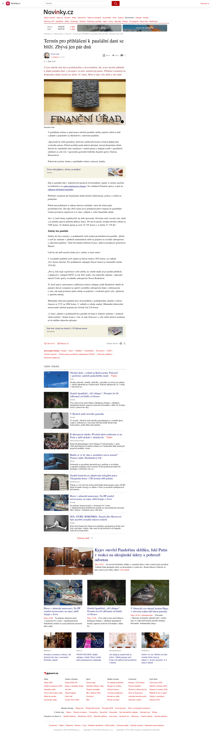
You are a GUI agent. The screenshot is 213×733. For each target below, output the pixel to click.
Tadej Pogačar (70, 693)
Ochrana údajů (122, 725)
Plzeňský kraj (75, 482)
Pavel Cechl (55, 54)
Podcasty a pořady (94, 21)
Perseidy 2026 (107, 708)
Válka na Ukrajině (94, 18)
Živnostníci (100, 351)
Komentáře (107, 18)
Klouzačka (113, 712)
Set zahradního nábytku (128, 712)
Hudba (72, 523)
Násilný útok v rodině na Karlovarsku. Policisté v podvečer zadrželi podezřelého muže (94, 374)
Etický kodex (110, 725)
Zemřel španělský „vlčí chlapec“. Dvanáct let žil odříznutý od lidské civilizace (94, 395)
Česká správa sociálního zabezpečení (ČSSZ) (77, 354)
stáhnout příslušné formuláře (60, 189)
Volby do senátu (50, 696)
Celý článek (124, 569)
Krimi (115, 18)
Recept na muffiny (114, 686)
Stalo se (60, 18)
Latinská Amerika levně (137, 696)
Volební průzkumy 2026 (53, 686)
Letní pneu (113, 716)
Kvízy (111, 21)
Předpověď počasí (93, 708)
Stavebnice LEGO (85, 716)
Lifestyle (138, 18)
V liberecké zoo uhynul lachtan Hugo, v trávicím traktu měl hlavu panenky (150, 610)
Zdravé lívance (113, 689)
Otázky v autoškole (157, 696)
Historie (83, 21)
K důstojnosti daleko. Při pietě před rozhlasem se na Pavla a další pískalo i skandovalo (96, 436)
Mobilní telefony (69, 716)
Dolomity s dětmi (134, 700)
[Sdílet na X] (124, 343)
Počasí (125, 21)
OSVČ (109, 351)
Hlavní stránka (49, 18)
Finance (49, 172)
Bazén (68, 712)
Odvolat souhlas (136, 725)
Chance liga (90, 683)
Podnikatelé (89, 351)
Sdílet (117, 55)
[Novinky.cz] (58, 12)
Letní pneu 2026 (156, 683)
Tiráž (84, 725)
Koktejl (145, 18)
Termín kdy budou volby (53, 693)
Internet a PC (49, 21)
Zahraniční (82, 18)
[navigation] (3, 3)
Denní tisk (144, 21)
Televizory (135, 716)
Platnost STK (155, 700)
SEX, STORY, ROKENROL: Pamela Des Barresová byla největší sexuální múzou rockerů (95, 518)
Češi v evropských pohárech (139, 708)
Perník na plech (113, 700)
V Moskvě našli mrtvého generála (87, 413)
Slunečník (103, 712)
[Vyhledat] (116, 3)
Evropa (72, 400)
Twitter (61, 725)
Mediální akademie (95, 725)
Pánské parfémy (160, 716)
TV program (134, 21)
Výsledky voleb (49, 689)
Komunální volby (50, 700)
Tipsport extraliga (93, 689)
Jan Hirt (68, 689)
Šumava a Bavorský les (137, 689)
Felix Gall (68, 696)
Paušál (63, 351)
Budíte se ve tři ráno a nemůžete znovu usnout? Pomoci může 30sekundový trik (94, 456)
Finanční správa (50, 354)
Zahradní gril (145, 712)
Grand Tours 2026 (72, 700)
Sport (105, 21)
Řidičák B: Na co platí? (158, 693)
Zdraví (72, 461)
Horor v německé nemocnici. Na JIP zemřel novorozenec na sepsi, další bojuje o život (92, 497)
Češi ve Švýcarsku (135, 693)
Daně (71, 351)
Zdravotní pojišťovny (52, 358)
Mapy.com (80, 708)
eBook (108, 55)
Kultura (121, 18)
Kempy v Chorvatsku (136, 683)
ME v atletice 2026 (93, 693)
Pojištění (78, 351)
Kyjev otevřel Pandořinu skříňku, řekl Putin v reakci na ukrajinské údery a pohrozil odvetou (131, 554)
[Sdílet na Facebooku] (121, 343)
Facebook (53, 725)
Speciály (117, 21)
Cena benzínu (120, 708)
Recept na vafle (113, 696)
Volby (74, 18)
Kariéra (77, 725)
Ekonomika (129, 18)
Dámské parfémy (100, 716)
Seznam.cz (205, 3)
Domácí (67, 18)
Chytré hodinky (146, 716)
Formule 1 (90, 696)
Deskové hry (124, 716)
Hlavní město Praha (77, 441)
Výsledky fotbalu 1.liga (95, 686)
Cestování (74, 21)
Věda (67, 21)
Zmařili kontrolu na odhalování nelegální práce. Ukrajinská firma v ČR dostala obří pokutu (94, 477)
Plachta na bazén (80, 712)
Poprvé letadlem (134, 686)
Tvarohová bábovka (115, 693)
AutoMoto (59, 21)
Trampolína (93, 712)
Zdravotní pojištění (104, 354)
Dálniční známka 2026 (158, 686)
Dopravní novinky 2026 (159, 689)
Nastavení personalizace (154, 725)
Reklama (69, 725)
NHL (88, 700)
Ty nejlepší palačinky (115, 683)
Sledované (153, 21)
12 (125, 55)
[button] (85, 102)
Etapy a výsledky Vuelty (74, 686)
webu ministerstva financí (74, 186)
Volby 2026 (48, 683)
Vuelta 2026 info (71, 683)
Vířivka (154, 712)
